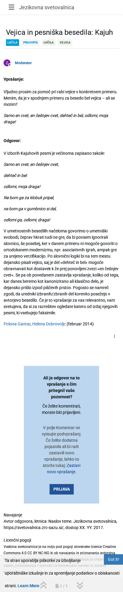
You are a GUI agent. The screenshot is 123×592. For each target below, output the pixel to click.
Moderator (23, 63)
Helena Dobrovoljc (49, 323)
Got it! (113, 559)
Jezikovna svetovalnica (46, 7)
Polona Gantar (17, 323)
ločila (12, 42)
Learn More (28, 585)
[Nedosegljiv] (9, 62)
